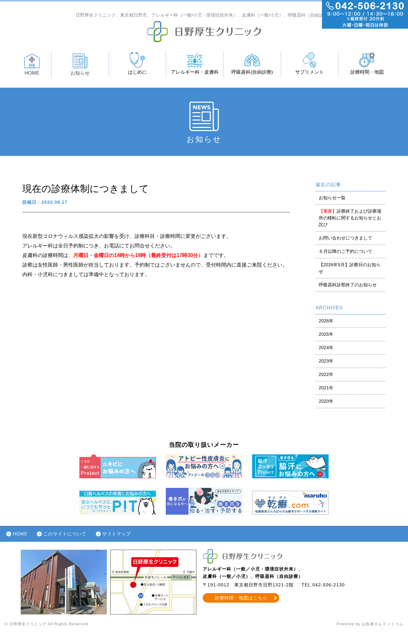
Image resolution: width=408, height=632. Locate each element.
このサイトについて (64, 533)
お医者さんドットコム (382, 624)
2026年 (326, 320)
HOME (32, 73)
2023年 (326, 361)
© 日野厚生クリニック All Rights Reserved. (47, 624)
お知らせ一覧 (332, 197)
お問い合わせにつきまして (345, 237)
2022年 (326, 374)
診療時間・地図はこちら (241, 597)
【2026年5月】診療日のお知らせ (350, 268)
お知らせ (80, 73)
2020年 (326, 401)
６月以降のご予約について (345, 251)
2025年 (326, 334)
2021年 (326, 387)
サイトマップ (116, 533)
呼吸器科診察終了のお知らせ (348, 284)
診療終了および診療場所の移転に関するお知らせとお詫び (350, 218)
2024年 (326, 347)
